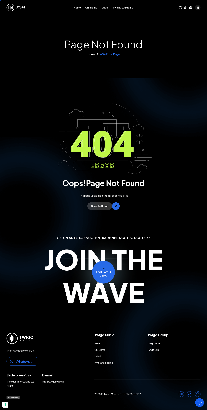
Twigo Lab (153, 349)
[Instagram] (180, 7)
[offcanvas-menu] (197, 7)
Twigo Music (154, 343)
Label (105, 7)
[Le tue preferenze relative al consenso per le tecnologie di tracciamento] (5, 405)
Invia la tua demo (123, 7)
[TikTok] (185, 7)
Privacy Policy (13, 397)
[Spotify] (190, 7)
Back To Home (99, 206)
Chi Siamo (91, 7)
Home (77, 7)
